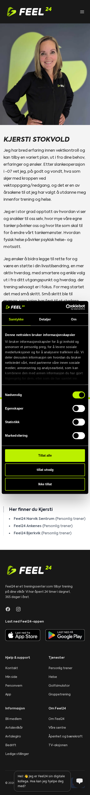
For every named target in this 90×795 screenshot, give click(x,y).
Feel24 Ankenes (28, 525)
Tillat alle (45, 455)
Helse (52, 677)
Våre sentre (57, 728)
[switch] (79, 408)
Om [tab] (73, 319)
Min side (11, 677)
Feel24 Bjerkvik (27, 533)
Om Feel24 (56, 719)
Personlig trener (60, 668)
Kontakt (11, 668)
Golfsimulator (59, 686)
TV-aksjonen (58, 745)
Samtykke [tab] (16, 319)
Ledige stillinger (17, 754)
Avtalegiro (13, 736)
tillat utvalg (45, 469)
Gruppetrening (59, 694)
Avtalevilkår (14, 728)
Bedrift (10, 745)
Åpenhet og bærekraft (65, 736)
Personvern (13, 686)
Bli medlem (13, 719)
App (8, 694)
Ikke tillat (45, 484)
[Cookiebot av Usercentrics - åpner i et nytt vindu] (66, 307)
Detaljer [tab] (45, 319)
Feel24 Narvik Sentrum (34, 518)
